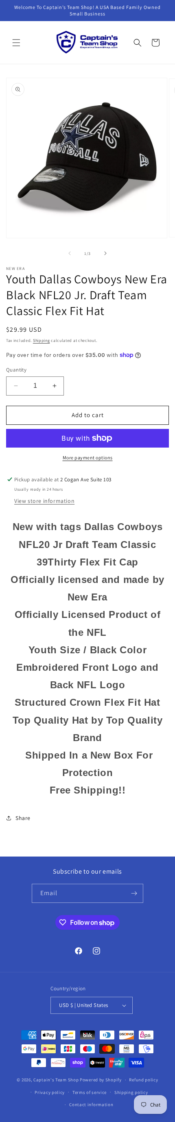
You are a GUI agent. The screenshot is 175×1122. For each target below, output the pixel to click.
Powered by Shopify (101, 1080)
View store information (44, 500)
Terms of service (89, 1092)
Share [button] (23, 818)
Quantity (16, 369)
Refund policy (143, 1080)
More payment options (88, 457)
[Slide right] (105, 253)
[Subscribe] (134, 893)
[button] (16, 43)
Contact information (91, 1104)
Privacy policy (50, 1092)
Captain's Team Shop (56, 1080)
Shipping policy (131, 1092)
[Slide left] (70, 253)
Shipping (41, 340)
